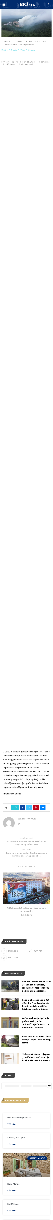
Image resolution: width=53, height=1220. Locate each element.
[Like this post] (16, 807)
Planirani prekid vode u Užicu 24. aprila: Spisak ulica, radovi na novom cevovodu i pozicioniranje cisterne (36, 986)
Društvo (19, 41)
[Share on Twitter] (29, 807)
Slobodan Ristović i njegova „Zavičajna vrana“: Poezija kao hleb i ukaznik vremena (36, 1057)
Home (7, 41)
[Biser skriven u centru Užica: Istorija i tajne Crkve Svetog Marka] (10, 1041)
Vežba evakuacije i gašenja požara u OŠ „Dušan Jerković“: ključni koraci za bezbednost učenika (35, 1023)
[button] (3, 4)
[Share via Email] (42, 807)
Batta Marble (13, 1184)
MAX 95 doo (13, 1204)
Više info (11, 1124)
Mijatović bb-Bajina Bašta (19, 1117)
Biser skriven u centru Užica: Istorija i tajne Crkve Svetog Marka (36, 1039)
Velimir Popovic (11, 61)
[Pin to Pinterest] (36, 807)
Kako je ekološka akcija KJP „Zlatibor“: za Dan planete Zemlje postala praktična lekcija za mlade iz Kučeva (35, 1005)
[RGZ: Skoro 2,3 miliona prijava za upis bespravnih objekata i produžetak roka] (26, 888)
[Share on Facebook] (22, 807)
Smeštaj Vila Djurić (16, 1137)
